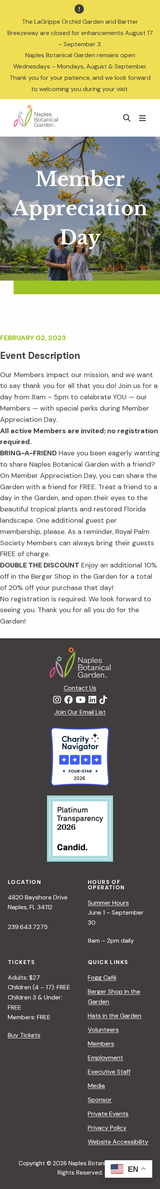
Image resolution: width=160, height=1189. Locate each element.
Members (101, 1044)
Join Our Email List (80, 712)
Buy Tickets (24, 1035)
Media (96, 1086)
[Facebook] (68, 700)
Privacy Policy (107, 1128)
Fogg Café (102, 977)
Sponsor (100, 1100)
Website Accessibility (118, 1142)
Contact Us (80, 688)
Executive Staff (109, 1072)
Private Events (108, 1114)
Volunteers (103, 1030)
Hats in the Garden (114, 1016)
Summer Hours (108, 903)
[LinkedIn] (92, 700)
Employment (105, 1058)
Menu (143, 118)
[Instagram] (57, 700)
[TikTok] (103, 700)
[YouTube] (80, 700)
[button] (127, 117)
